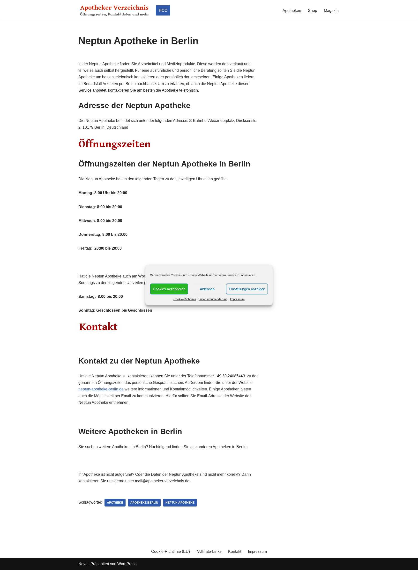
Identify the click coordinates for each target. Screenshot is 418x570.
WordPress (126, 564)
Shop (312, 10)
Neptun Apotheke (179, 502)
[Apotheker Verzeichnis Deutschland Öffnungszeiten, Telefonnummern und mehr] (114, 10)
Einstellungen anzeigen (247, 289)
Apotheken (292, 10)
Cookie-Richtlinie (184, 299)
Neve (83, 564)
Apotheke (115, 502)
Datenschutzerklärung (213, 299)
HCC (163, 10)
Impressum (237, 299)
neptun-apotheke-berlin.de (101, 389)
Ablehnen (207, 289)
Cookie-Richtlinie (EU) (170, 551)
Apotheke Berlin (144, 502)
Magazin (331, 10)
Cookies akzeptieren (169, 289)
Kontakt (234, 551)
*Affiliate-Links (209, 551)
